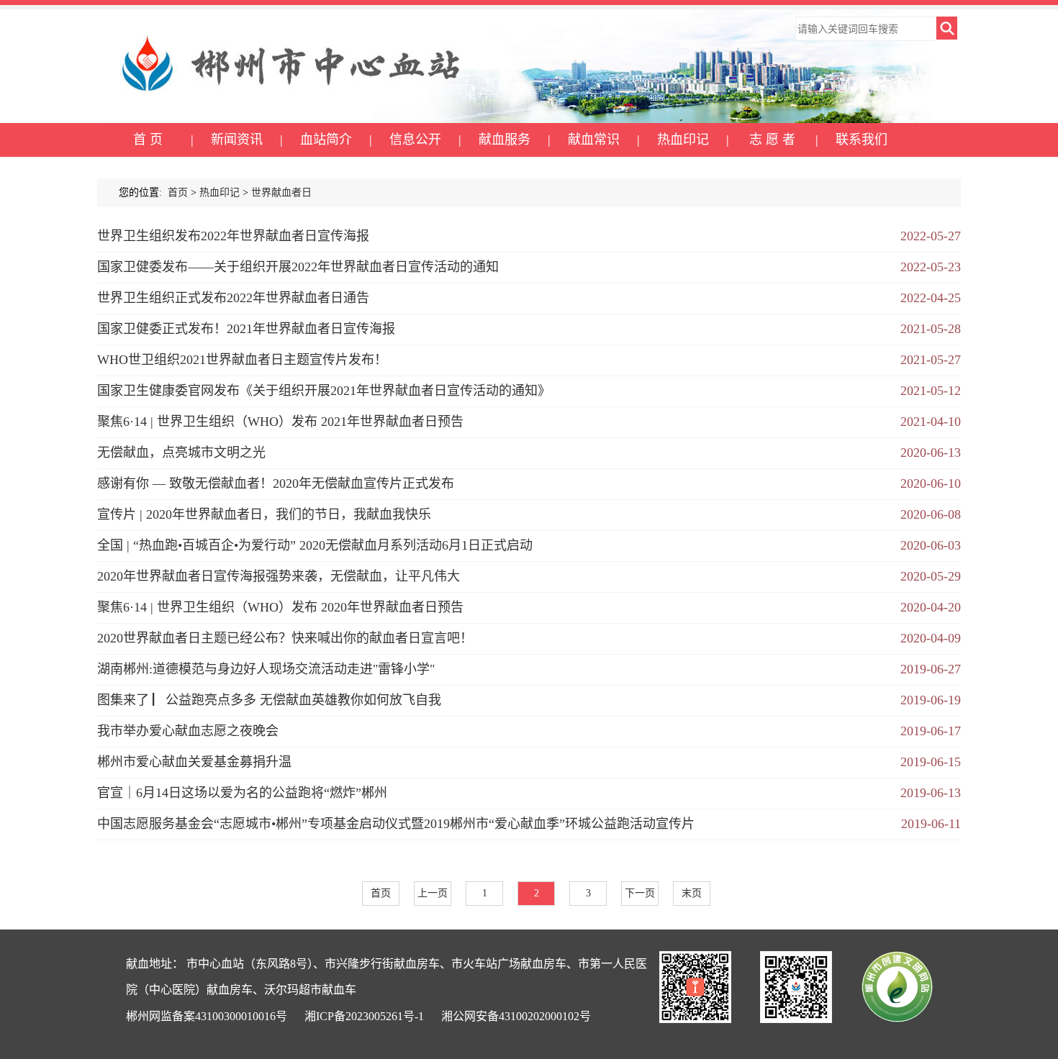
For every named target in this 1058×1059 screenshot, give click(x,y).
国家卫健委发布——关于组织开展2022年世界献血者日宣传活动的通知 (298, 267)
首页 (178, 192)
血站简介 (326, 139)
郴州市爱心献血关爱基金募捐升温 (194, 762)
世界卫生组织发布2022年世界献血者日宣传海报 (233, 236)
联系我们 (861, 139)
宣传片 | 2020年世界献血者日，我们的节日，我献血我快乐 (264, 514)
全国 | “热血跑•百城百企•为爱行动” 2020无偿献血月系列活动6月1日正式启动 (315, 545)
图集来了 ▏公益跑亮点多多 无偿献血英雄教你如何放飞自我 (269, 700)
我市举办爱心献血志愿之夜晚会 (188, 731)
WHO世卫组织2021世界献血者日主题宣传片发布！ (242, 360)
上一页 (432, 893)
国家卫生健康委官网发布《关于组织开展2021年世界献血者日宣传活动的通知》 (324, 390)
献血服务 (504, 139)
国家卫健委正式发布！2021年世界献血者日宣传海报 (246, 329)
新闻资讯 (237, 139)
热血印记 (683, 139)
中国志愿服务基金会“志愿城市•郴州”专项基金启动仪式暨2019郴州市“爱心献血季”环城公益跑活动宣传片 (396, 824)
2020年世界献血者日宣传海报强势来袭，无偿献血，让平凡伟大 (278, 576)
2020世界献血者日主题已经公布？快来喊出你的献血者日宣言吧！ (285, 638)
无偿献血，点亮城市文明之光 (181, 452)
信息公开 (415, 139)
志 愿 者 (772, 139)
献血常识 (594, 139)
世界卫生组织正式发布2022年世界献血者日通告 (233, 298)
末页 (692, 893)
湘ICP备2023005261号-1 (364, 1016)
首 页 (148, 139)
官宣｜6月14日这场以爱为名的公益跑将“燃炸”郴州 (242, 793)
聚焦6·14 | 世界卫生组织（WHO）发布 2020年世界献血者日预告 (280, 607)
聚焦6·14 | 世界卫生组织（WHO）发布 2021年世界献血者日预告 (280, 421)
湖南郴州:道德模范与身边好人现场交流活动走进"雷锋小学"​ (266, 669)
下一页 (640, 893)
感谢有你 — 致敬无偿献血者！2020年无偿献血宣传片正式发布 (275, 483)
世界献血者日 (281, 192)
